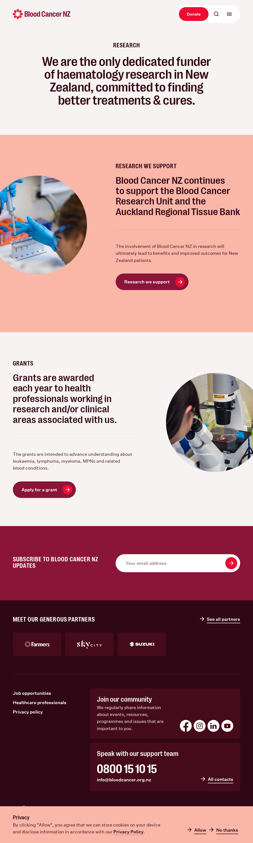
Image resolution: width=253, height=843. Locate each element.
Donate (194, 14)
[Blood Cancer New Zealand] (42, 14)
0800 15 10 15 (127, 769)
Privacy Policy (128, 832)
